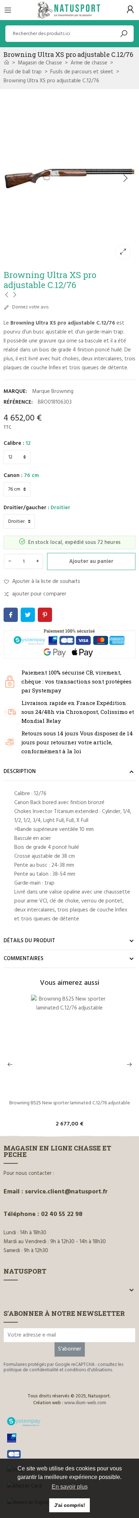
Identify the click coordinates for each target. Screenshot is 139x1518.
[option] (69, 178)
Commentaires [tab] (23, 958)
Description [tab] (20, 771)
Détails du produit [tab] (29, 940)
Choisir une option (69, 1091)
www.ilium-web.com (85, 1403)
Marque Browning (52, 391)
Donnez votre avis (29, 307)
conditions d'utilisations (88, 1370)
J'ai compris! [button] (69, 1505)
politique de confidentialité (31, 1370)
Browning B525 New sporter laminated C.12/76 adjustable (69, 1103)
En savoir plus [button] (70, 1487)
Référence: (18, 402)
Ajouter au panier (91, 561)
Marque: (15, 391)
